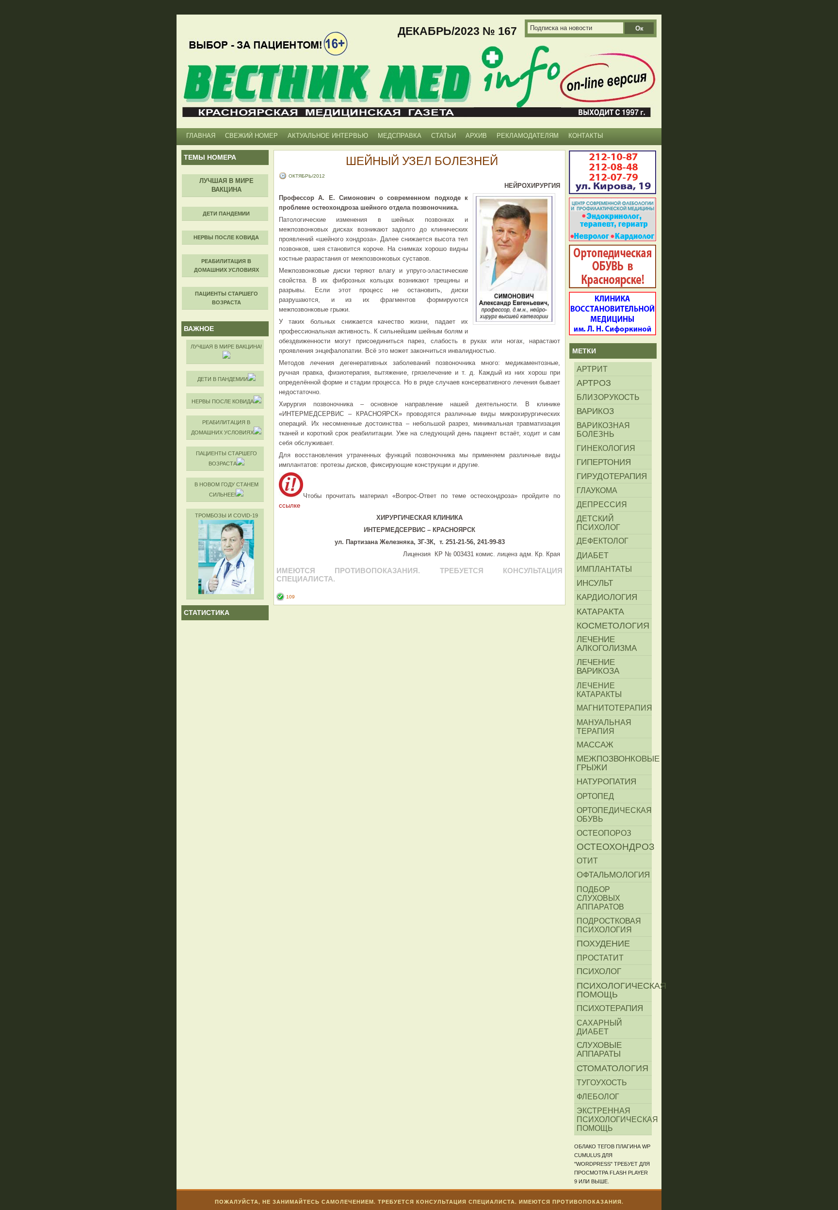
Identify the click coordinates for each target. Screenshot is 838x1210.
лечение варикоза (598, 667)
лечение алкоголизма (607, 644)
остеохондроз (614, 847)
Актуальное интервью (328, 135)
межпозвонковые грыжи (614, 763)
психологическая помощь (614, 990)
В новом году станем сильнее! (226, 489)
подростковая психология (609, 925)
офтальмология (613, 874)
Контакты (585, 135)
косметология (613, 625)
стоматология (612, 1068)
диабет (593, 555)
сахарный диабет (599, 1027)
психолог (599, 971)
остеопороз (604, 833)
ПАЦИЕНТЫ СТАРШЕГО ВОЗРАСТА (226, 458)
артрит (592, 369)
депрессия (602, 504)
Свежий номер (251, 135)
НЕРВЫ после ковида (223, 401)
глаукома (597, 490)
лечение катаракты (599, 689)
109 (290, 596)
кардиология (607, 597)
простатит (600, 957)
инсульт (595, 583)
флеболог (598, 1096)
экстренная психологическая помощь (614, 1119)
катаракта (600, 611)
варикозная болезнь (603, 429)
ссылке (289, 505)
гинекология (606, 448)
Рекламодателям (528, 135)
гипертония (604, 462)
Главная (200, 135)
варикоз (595, 411)
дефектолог (602, 541)
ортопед (595, 796)
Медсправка (399, 135)
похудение (603, 943)
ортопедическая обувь (614, 814)
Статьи (443, 135)
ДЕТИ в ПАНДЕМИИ (222, 379)
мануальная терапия (604, 726)
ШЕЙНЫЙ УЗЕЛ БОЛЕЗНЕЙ (422, 160)
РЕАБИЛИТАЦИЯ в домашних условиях (222, 427)
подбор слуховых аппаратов (600, 898)
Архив (476, 135)
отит (587, 861)
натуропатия (606, 781)
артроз (594, 383)
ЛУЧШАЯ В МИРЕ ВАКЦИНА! (226, 346)
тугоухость (602, 1082)
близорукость (608, 397)
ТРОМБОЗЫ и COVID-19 (226, 515)
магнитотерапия (614, 708)
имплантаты (604, 569)
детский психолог (598, 522)
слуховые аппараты (599, 1050)
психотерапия (610, 1008)
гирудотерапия (612, 476)
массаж (595, 744)
